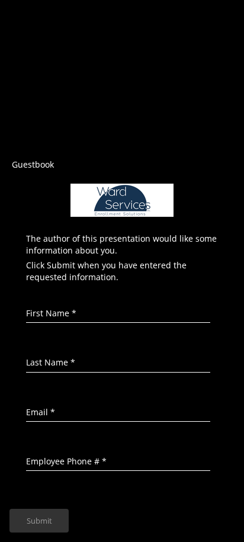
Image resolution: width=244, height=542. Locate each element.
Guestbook (33, 164)
